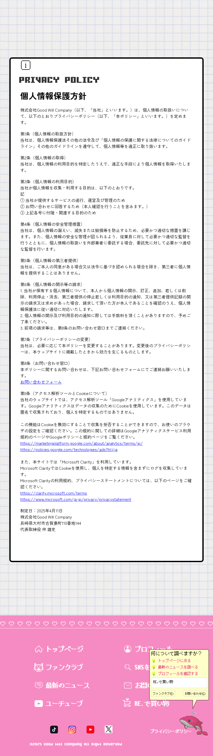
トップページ (64, 649)
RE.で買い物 (163, 682)
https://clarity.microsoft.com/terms (53, 493)
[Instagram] (72, 728)
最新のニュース (67, 685)
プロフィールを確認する (178, 674)
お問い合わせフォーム (41, 382)
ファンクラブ (64, 667)
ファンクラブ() (163, 693)
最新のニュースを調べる (178, 667)
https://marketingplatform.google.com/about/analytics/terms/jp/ (81, 443)
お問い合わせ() (195, 693)
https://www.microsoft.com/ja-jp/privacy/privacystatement (75, 499)
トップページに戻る (174, 661)
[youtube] (90, 728)
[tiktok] (54, 728)
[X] (108, 728)
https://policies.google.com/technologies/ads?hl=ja (68, 449)
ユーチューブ (64, 703)
